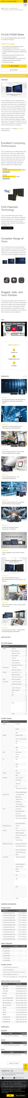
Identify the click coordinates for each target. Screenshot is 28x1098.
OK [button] (10, 1095)
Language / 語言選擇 (12, 1)
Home (2, 8)
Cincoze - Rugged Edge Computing (7, 4)
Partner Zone (3, 1)
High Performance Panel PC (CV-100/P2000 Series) (12, 9)
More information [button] (20, 1095)
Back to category (15, 1063)
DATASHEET (15, 70)
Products (6, 8)
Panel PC (19, 128)
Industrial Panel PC (13, 8)
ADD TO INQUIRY (15, 66)
